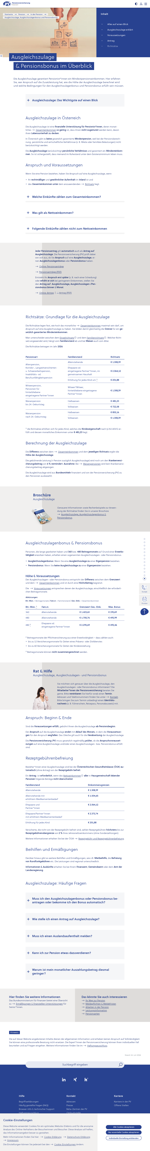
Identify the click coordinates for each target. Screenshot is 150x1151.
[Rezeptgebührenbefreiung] (144, 572)
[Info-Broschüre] (144, 558)
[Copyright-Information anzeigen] (1, 56)
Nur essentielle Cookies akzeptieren (123, 1132)
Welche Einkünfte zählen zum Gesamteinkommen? (66, 197)
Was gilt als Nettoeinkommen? (53, 213)
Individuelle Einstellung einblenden (124, 1138)
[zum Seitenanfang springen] (144, 611)
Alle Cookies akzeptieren (123, 1127)
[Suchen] (120, 1064)
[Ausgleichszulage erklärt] (144, 542)
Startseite (9, 14)
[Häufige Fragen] (144, 578)
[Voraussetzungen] (144, 545)
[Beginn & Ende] (144, 568)
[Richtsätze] (144, 552)
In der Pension (36, 14)
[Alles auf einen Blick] (144, 539)
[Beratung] (144, 565)
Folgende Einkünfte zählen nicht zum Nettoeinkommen (69, 229)
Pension (21, 14)
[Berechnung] (144, 555)
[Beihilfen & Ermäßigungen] (144, 575)
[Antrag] (144, 549)
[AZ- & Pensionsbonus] (144, 562)
